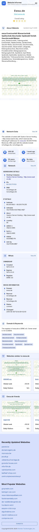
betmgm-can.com (8, 492)
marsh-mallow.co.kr (9, 515)
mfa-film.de (6, 466)
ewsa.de (23, 141)
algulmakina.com (8, 512)
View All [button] (34, 131)
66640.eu (7, 379)
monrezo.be (6, 453)
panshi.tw (5, 447)
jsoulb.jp (5, 457)
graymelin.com (7, 489)
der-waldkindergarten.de (11, 502)
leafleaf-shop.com (9, 473)
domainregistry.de (8, 450)
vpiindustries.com (8, 470)
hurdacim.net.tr (8, 505)
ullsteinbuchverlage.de (10, 460)
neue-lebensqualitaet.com (12, 495)
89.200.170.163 (11, 184)
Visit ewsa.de (19, 14)
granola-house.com (9, 463)
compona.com (7, 518)
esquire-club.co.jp (9, 508)
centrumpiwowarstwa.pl (11, 476)
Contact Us (19, 523)
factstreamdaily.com (9, 498)
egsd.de (6, 420)
